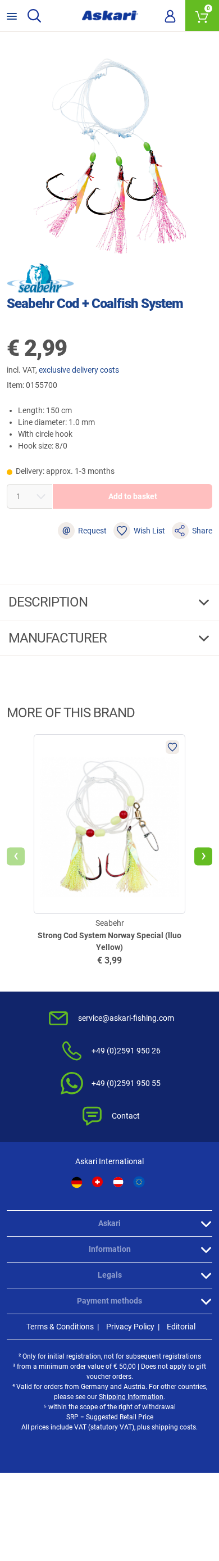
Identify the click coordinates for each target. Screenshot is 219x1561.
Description (49, 602)
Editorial (181, 1326)
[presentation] (16, 857)
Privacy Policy (130, 1326)
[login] (170, 15)
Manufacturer (59, 638)
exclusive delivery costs (79, 369)
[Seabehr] (40, 278)
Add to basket (132, 496)
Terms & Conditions (60, 1326)
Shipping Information (131, 1397)
